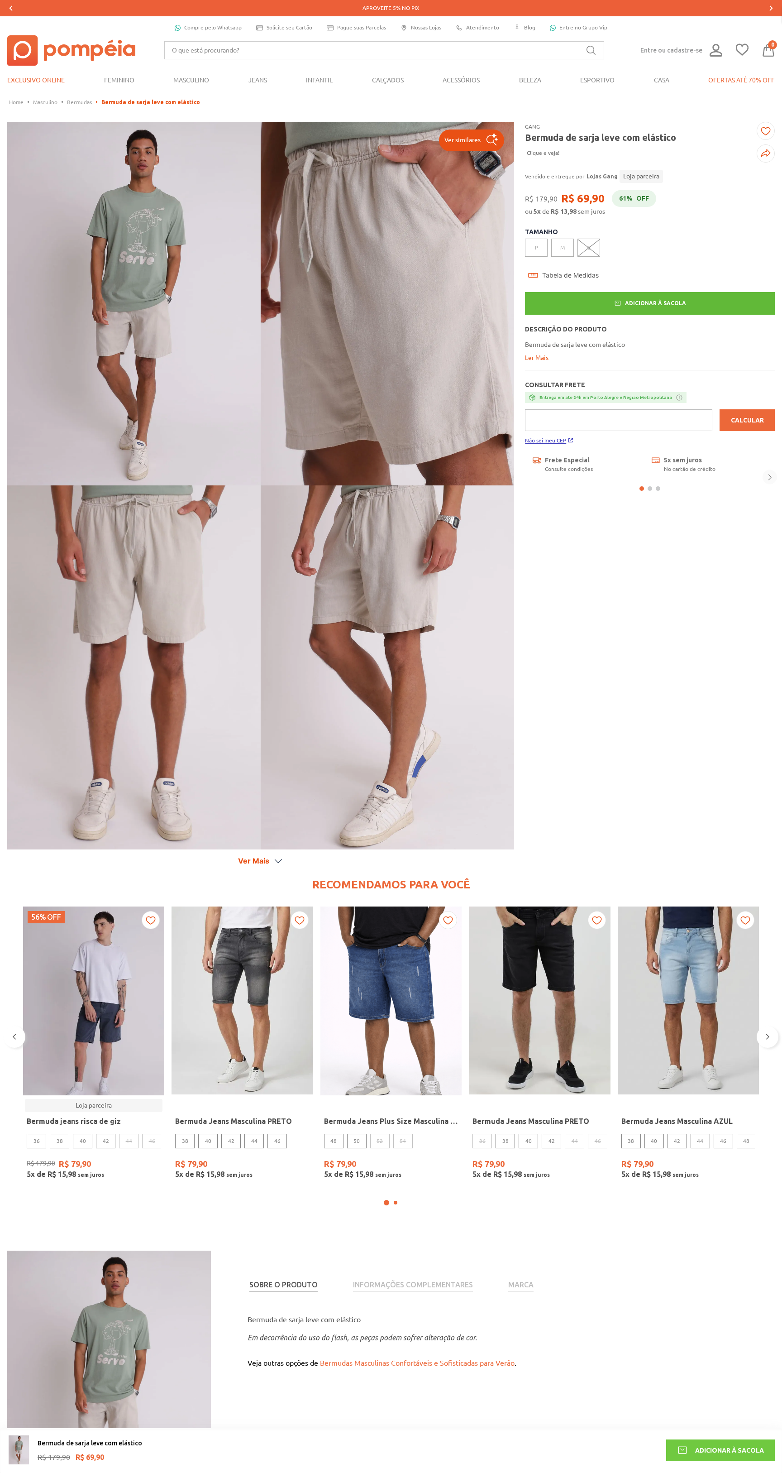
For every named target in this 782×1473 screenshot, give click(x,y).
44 (254, 1141)
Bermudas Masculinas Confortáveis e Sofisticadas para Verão (417, 1363)
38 (60, 1141)
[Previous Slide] (10, 8)
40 (83, 1141)
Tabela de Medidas (570, 275)
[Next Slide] (771, 8)
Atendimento (482, 27)
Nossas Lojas (426, 27)
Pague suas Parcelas (361, 27)
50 (356, 1141)
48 (333, 1141)
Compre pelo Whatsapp (213, 27)
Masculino (45, 102)
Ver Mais (253, 860)
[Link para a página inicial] (16, 102)
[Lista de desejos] (742, 50)
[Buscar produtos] (591, 50)
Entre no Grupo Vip (583, 27)
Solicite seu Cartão (289, 27)
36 (36, 1141)
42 (106, 1141)
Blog (529, 27)
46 (277, 1141)
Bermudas (79, 102)
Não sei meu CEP (545, 440)
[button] (471, 140)
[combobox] (384, 50)
